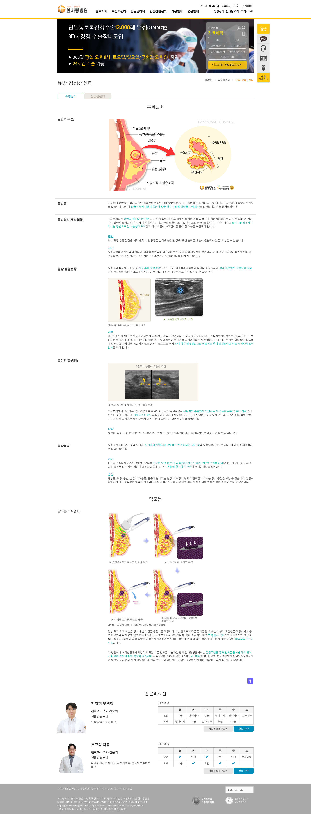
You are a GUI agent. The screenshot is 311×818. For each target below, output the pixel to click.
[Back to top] (261, 778)
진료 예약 (244, 728)
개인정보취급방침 (66, 788)
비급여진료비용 (113, 788)
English (226, 5)
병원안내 (193, 11)
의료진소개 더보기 (218, 728)
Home (209, 80)
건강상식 (219, 11)
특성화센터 (119, 11)
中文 (236, 5)
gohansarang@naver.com (131, 805)
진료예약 (101, 11)
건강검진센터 (158, 11)
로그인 (203, 6)
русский (247, 5)
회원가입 (214, 6)
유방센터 (71, 96)
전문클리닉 (138, 11)
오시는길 (127, 788)
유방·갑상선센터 (244, 80)
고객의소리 (247, 11)
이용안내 (177, 11)
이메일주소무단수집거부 (90, 788)
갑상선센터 (98, 96)
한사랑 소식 (232, 11)
